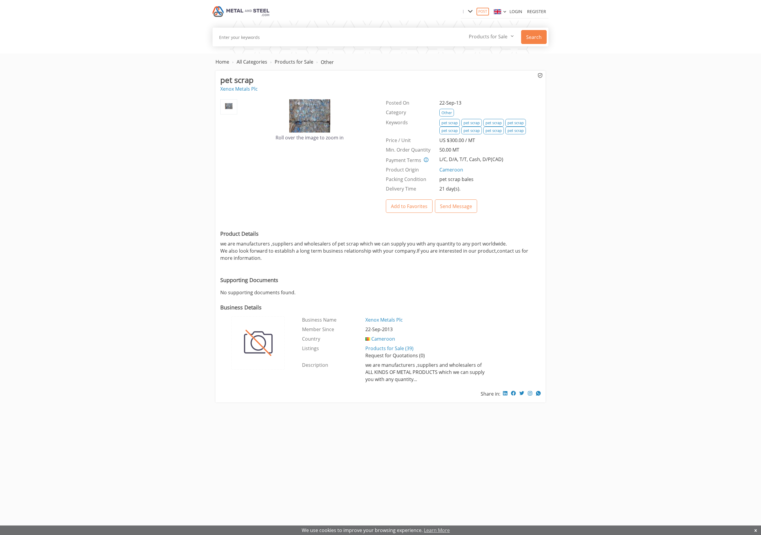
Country (311, 339)
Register (536, 11)
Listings (310, 348)
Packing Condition (406, 179)
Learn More (437, 530)
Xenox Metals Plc (239, 89)
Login (516, 11)
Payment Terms (403, 160)
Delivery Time (401, 188)
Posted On (397, 103)
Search (534, 37)
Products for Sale (294, 62)
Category (396, 112)
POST (482, 11)
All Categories (252, 62)
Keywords (397, 122)
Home (222, 62)
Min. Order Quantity (408, 150)
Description (315, 365)
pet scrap (449, 122)
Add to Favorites (409, 206)
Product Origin (402, 169)
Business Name (319, 320)
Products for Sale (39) (389, 348)
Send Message (456, 206)
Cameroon (451, 169)
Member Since (318, 329)
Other (327, 62)
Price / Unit (398, 140)
